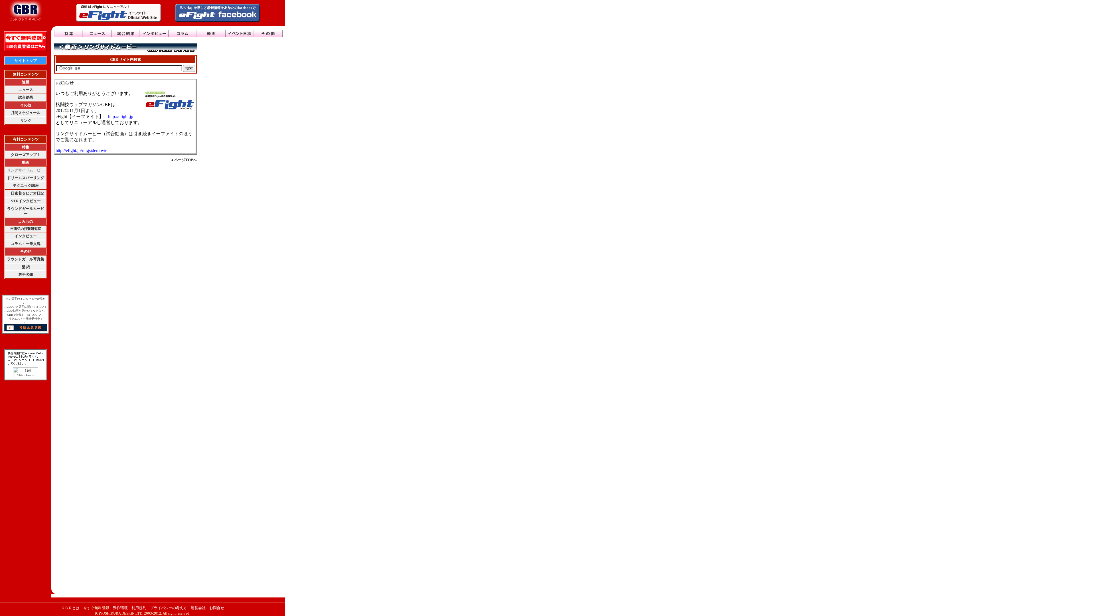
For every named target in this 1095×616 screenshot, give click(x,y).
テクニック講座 (26, 185)
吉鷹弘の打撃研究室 (25, 229)
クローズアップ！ (25, 155)
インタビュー (26, 236)
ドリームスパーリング (25, 178)
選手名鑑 (25, 274)
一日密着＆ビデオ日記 (25, 193)
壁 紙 (26, 267)
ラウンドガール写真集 (25, 259)
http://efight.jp (120, 116)
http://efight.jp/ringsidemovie (81, 150)
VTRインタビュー (26, 201)
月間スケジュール (25, 113)
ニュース (25, 90)
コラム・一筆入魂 (25, 244)
